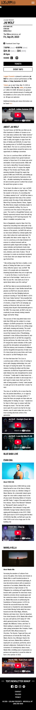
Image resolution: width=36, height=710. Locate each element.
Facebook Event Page (13, 43)
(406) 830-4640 (18, 704)
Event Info (18, 69)
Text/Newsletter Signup (18, 681)
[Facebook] (12, 686)
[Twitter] (16, 686)
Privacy (18, 697)
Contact (18, 692)
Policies (18, 694)
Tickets (18, 64)
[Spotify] (24, 686)
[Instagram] (20, 686)
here (10, 103)
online (21, 87)
